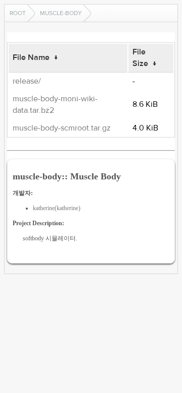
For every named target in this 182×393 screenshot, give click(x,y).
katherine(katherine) (56, 208)
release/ (27, 81)
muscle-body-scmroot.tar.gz (62, 128)
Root (18, 13)
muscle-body (61, 13)
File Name (31, 57)
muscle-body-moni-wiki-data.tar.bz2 (55, 104)
